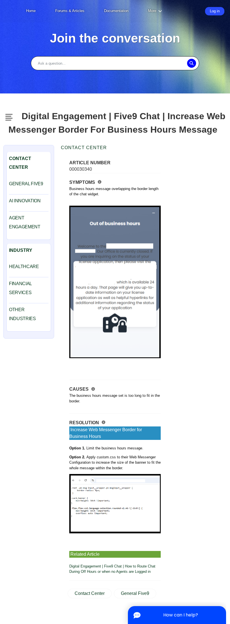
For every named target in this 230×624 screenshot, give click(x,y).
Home (31, 11)
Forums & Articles (69, 11)
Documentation (116, 11)
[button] (191, 63)
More (152, 11)
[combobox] (115, 63)
